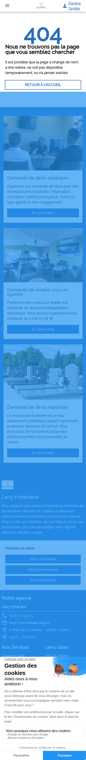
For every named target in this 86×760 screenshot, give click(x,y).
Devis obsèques (43, 559)
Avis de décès (56, 655)
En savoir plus (43, 213)
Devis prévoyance (43, 569)
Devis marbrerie (43, 580)
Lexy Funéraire (14, 607)
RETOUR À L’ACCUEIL (43, 85)
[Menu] (7, 6)
